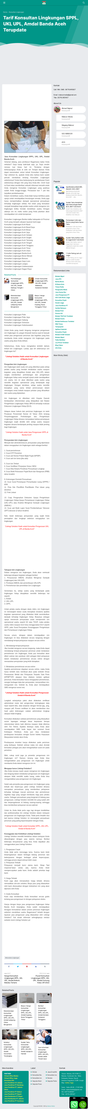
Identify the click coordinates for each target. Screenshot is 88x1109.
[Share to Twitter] (17, 966)
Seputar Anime (37, 1081)
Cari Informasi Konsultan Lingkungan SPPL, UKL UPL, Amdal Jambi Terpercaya (43, 1053)
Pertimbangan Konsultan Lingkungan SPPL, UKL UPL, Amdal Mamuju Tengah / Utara (17, 284)
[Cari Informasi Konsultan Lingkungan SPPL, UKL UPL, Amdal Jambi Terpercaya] (44, 1037)
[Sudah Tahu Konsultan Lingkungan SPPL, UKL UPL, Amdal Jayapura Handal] (26, 1034)
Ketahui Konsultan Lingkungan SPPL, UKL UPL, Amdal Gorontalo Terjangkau (9, 1049)
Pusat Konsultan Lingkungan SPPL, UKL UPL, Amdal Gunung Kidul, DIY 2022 (40, 979)
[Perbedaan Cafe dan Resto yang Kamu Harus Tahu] (60, 223)
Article (34, 1072)
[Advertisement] (44, 66)
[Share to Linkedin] (35, 966)
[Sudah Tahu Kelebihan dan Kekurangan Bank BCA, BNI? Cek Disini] (60, 205)
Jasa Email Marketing (52, 1072)
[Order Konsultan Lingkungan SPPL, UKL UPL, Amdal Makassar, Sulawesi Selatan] (31, 280)
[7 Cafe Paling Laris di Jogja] (60, 256)
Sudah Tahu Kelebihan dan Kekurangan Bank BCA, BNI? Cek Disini (74, 204)
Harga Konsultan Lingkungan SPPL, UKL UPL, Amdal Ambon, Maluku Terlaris (13, 979)
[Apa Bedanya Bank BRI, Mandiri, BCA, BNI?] (60, 190)
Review (49, 1078)
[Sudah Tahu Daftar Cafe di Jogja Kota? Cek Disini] (60, 241)
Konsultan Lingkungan (12, 958)
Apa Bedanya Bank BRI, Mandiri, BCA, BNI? (74, 188)
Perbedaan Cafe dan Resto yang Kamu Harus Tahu (74, 222)
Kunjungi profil (66, 110)
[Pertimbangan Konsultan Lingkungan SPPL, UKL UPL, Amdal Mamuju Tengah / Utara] (6, 280)
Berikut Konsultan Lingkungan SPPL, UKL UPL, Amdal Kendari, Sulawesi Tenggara (43, 1013)
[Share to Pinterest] (26, 966)
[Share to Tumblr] (44, 966)
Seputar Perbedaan (52, 1081)
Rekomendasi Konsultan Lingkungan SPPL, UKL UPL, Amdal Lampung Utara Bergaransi (17, 301)
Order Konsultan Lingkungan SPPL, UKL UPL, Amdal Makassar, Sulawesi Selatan (41, 283)
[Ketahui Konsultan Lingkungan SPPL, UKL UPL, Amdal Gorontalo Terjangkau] (9, 1034)
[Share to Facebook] (8, 966)
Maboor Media (51, 1106)
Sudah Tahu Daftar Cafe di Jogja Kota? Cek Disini (75, 239)
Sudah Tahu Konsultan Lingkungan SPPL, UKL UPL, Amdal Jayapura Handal (26, 1048)
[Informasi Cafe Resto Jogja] (44, 2)
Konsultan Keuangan (37, 1075)
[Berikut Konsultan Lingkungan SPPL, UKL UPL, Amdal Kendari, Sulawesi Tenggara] (44, 998)
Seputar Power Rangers (37, 1084)
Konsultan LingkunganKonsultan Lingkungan (37, 1078)
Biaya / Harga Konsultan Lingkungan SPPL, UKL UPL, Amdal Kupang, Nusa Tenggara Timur (41, 301)
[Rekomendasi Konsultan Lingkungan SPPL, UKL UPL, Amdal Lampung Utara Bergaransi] (6, 297)
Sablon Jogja (69, 1083)
